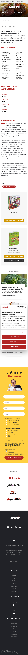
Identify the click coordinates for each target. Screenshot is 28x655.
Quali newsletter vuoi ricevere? (12, 418)
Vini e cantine (11, 432)
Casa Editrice (12, 1)
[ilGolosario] (14, 6)
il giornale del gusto (9, 186)
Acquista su (14, 260)
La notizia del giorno (12, 422)
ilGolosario (3, 1)
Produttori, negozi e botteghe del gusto (15, 435)
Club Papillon (17, 1)
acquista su (14, 220)
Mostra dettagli (19, 332)
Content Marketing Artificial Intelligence (10, 653)
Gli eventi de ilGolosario (13, 424)
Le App (22, 1)
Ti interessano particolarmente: (12, 428)
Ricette (9, 436)
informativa (11, 452)
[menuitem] (14, 561)
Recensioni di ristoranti (13, 430)
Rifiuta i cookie (14, 346)
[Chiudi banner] (25, 307)
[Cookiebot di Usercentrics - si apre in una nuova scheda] (18, 307)
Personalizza (13, 341)
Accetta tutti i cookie (14, 336)
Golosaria (7, 1)
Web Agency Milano (10, 651)
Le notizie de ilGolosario (13, 420)
